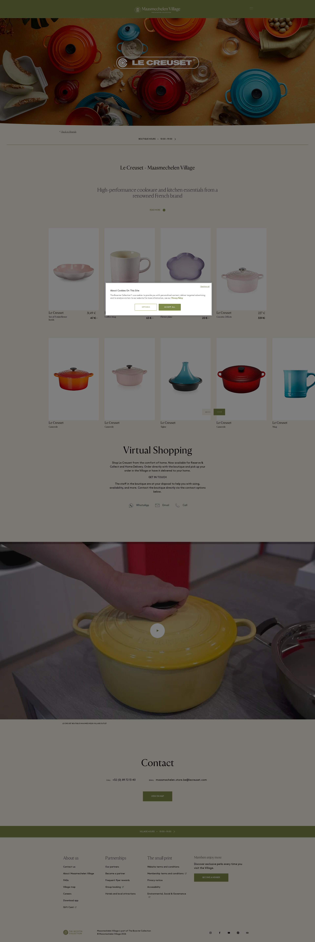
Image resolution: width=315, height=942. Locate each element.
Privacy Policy (177, 298)
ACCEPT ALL (169, 307)
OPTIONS (146, 307)
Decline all (205, 287)
